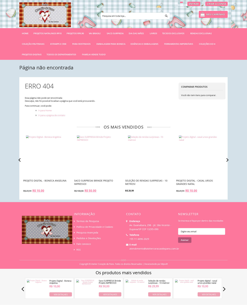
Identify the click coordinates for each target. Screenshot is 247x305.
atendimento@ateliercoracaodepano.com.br (154, 248)
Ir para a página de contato (51, 115)
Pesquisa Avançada (87, 232)
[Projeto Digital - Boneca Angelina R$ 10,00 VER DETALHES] (37, 296)
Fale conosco (83, 244)
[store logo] (45, 16)
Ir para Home (45, 110)
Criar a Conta (216, 4)
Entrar (194, 4)
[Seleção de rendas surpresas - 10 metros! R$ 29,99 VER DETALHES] (136, 296)
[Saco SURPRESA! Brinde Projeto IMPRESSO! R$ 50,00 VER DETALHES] (86, 296)
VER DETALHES (61, 294)
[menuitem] (47, 33)
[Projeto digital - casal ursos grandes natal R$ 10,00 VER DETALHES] (185, 296)
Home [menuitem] (25, 33)
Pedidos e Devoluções (88, 238)
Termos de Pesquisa (87, 221)
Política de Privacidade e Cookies (94, 226)
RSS (78, 249)
